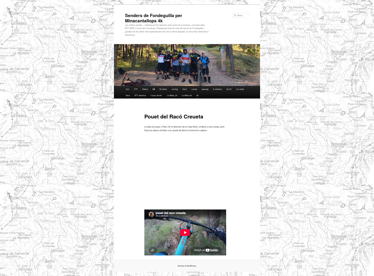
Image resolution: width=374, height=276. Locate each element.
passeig (205, 89)
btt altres (163, 89)
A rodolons (217, 89)
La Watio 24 (187, 95)
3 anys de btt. (156, 95)
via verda (240, 89)
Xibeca (145, 89)
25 (197, 95)
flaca (128, 95)
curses (194, 89)
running (175, 89)
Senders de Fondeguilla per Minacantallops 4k (153, 18)
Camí (184, 89)
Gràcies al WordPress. (187, 265)
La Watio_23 (172, 95)
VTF (136, 89)
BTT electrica (140, 95)
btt (154, 89)
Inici (127, 89)
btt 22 (229, 89)
